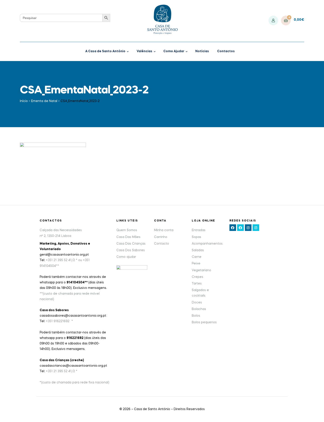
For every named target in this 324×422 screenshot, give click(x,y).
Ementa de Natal (44, 101)
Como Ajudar (173, 51)
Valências (144, 51)
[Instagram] (248, 227)
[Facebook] (232, 227)
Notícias (202, 51)
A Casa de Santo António (105, 51)
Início (24, 101)
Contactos (226, 51)
